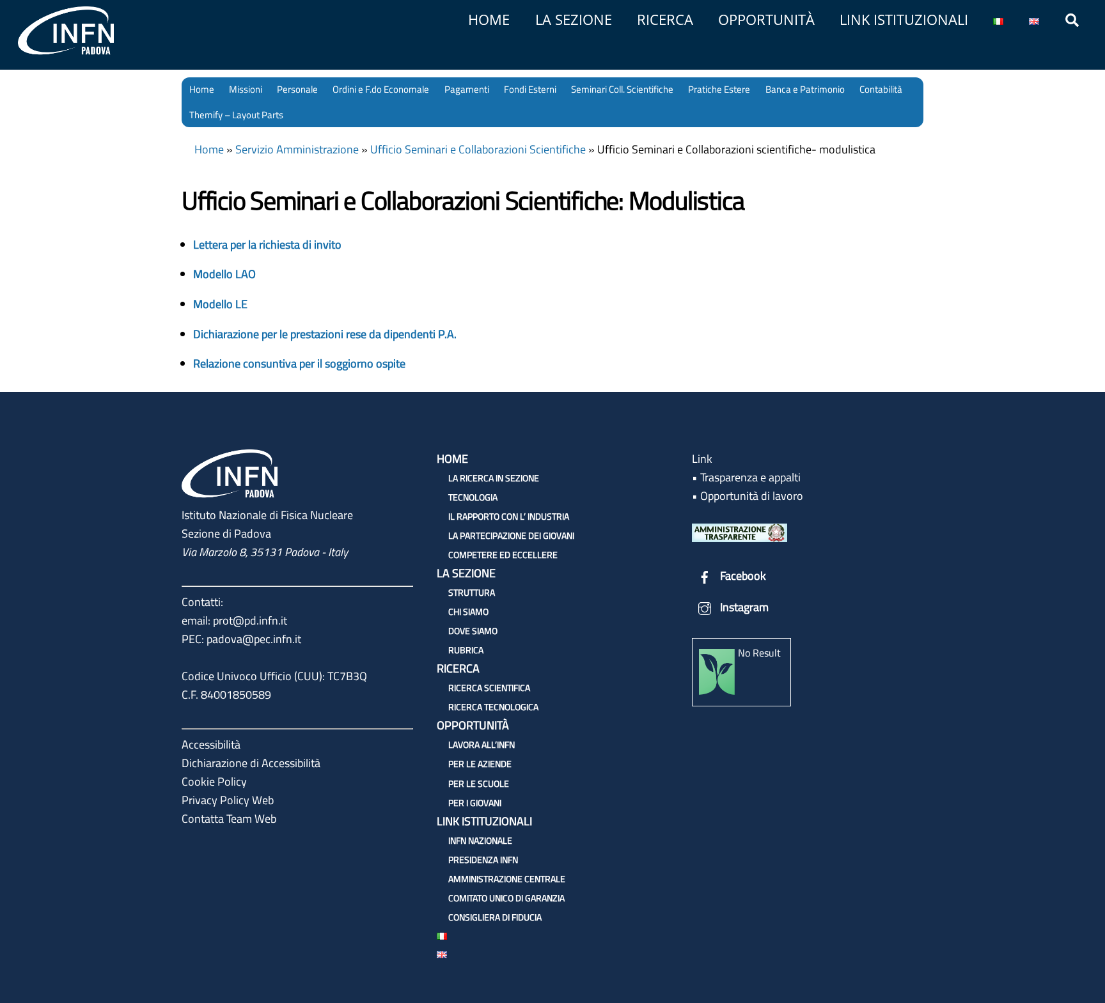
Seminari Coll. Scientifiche (622, 89)
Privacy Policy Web (228, 800)
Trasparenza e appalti (750, 477)
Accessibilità (211, 744)
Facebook (741, 575)
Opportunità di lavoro (751, 495)
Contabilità (880, 89)
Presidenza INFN (483, 859)
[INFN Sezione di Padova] (66, 50)
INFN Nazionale (480, 840)
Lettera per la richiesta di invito (267, 244)
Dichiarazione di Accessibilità (251, 763)
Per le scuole (478, 783)
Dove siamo (473, 630)
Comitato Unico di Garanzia (506, 898)
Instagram (743, 607)
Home (489, 19)
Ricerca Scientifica (489, 687)
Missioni (245, 89)
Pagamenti (466, 89)
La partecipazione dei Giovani (511, 535)
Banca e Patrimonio (805, 89)
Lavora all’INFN (481, 744)
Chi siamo (468, 611)
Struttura (471, 592)
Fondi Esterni (530, 89)
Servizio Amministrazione (297, 149)
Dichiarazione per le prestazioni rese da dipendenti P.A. (325, 334)
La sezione (573, 19)
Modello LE (220, 304)
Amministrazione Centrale (506, 878)
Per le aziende (480, 763)
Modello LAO (224, 274)
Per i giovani (474, 802)
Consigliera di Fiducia (495, 917)
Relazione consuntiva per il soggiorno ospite (299, 363)
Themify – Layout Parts (236, 114)
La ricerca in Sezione (493, 478)
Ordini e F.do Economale (381, 89)
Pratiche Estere (719, 89)
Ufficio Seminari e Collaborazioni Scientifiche (478, 149)
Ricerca (665, 19)
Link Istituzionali (904, 19)
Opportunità (766, 19)
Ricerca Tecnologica (493, 706)
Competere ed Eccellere (503, 554)
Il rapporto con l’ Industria (508, 516)
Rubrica (465, 650)
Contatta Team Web (229, 818)
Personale (297, 89)
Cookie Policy (214, 781)
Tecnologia (473, 497)
